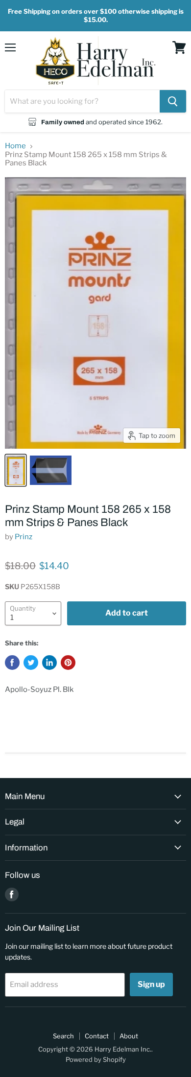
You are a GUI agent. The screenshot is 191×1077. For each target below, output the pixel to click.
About (128, 1036)
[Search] (173, 101)
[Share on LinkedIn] (49, 662)
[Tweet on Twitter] (31, 662)
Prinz (23, 536)
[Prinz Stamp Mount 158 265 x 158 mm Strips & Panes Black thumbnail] (15, 470)
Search (63, 1036)
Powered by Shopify (96, 1059)
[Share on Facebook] (12, 662)
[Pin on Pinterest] (68, 662)
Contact (97, 1036)
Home (15, 146)
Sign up (151, 984)
